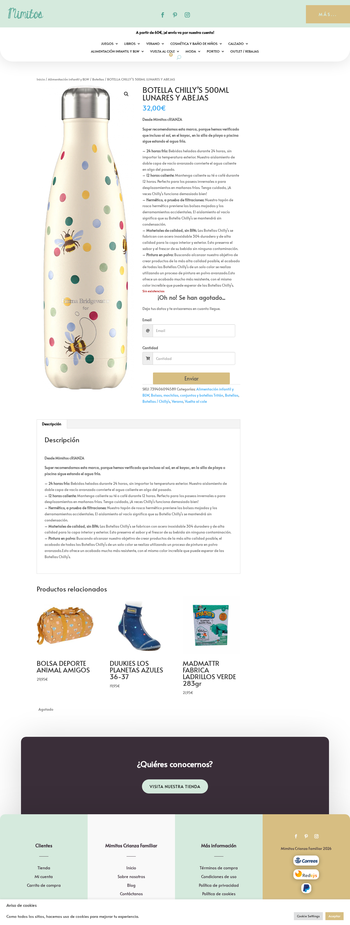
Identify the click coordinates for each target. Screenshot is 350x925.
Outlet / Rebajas (244, 51)
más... (328, 14)
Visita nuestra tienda (175, 786)
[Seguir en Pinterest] (175, 15)
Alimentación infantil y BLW (115, 51)
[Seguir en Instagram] (187, 15)
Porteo (213, 51)
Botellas (98, 79)
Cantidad (150, 347)
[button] (126, 94)
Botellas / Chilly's (156, 401)
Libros (130, 44)
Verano (153, 44)
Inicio (41, 79)
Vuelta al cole (162, 51)
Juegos (107, 44)
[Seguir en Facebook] (163, 15)
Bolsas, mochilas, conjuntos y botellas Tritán (187, 395)
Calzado (236, 44)
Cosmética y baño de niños (194, 44)
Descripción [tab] (51, 423)
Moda (191, 51)
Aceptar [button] (334, 916)
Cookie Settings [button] (308, 916)
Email (147, 319)
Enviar (191, 378)
